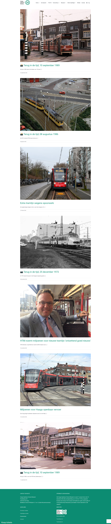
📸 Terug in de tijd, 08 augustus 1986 (39, 134)
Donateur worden (24, 510)
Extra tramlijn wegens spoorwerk (37, 203)
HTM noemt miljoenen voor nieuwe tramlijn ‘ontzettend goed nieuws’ (55, 340)
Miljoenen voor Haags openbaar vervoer (40, 409)
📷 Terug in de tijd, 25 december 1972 (39, 272)
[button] (89, 2)
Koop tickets (6, 522)
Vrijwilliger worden (24, 513)
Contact (22, 519)
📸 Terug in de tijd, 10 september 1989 (40, 65)
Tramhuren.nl (60, 521)
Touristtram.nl (60, 519)
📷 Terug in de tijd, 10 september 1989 (40, 472)
